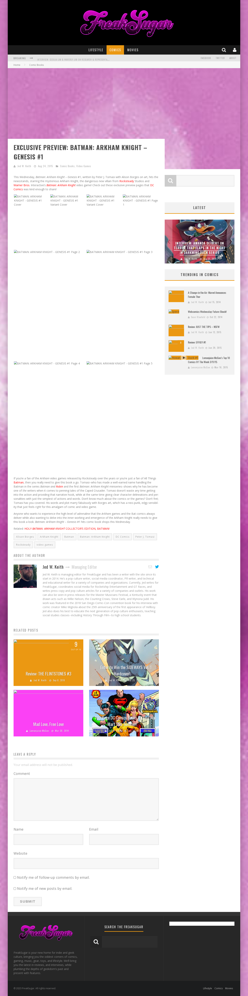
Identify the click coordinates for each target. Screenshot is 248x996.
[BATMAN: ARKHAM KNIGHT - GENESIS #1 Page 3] (119, 251)
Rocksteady (126, 181)
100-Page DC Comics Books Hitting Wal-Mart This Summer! (126, 720)
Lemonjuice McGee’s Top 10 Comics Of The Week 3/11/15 (209, 360)
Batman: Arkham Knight (95, 536)
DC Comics (122, 536)
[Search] (224, 49)
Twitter (220, 58)
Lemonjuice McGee (39, 730)
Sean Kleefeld (198, 317)
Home (17, 65)
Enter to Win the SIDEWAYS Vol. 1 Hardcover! (126, 670)
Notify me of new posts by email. (44, 888)
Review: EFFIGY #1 (197, 342)
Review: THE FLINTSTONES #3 (48, 673)
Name (18, 829)
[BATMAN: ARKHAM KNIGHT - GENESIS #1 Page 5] (119, 363)
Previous (168, 241)
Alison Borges (25, 536)
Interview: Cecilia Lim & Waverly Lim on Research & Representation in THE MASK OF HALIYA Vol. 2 (91, 58)
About (232, 58)
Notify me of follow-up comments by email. (53, 877)
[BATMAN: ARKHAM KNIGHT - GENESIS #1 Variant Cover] (68, 200)
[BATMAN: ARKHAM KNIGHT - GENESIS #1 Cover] (32, 200)
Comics (115, 50)
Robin (59, 486)
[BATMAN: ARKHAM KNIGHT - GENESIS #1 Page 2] (47, 251)
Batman (19, 482)
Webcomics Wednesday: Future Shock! (207, 311)
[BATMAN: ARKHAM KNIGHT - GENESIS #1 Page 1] (140, 200)
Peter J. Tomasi (145, 536)
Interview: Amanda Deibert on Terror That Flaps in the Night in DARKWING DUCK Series (200, 248)
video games (45, 544)
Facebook (206, 58)
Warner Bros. (22, 185)
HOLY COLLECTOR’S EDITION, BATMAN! (66, 528)
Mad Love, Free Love (48, 724)
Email (93, 829)
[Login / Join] (235, 49)
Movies (133, 50)
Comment (22, 773)
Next (230, 241)
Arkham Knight (49, 536)
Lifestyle (96, 50)
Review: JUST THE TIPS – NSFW (204, 327)
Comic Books (67, 166)
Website (20, 853)
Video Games (83, 166)
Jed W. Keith (24, 166)
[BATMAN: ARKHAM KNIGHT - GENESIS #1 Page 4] (47, 363)
